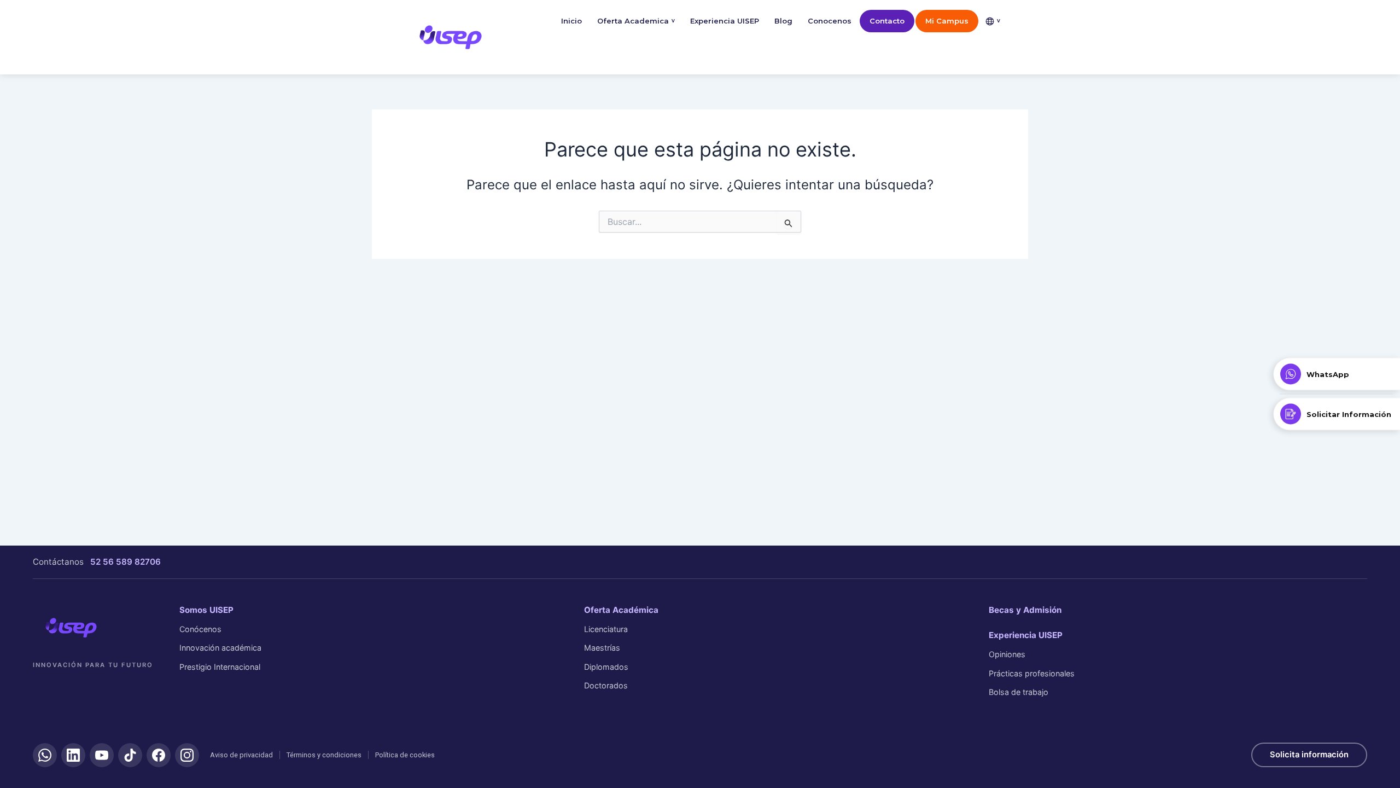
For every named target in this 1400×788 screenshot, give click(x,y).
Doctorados (606, 685)
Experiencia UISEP (724, 20)
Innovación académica (220, 647)
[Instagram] (187, 755)
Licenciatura (606, 629)
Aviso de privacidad (241, 755)
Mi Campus (947, 20)
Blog (783, 20)
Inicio (571, 20)
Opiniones (1007, 654)
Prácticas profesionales (1032, 673)
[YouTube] (102, 755)
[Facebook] (159, 755)
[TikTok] (130, 755)
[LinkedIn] (73, 755)
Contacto (887, 20)
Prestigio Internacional (219, 666)
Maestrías (602, 647)
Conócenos (200, 629)
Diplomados (606, 666)
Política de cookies (405, 755)
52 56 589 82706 (125, 562)
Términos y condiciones (324, 755)
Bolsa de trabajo (1018, 692)
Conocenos (829, 20)
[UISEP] (71, 627)
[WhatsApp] (45, 755)
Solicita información (1309, 755)
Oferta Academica (636, 20)
